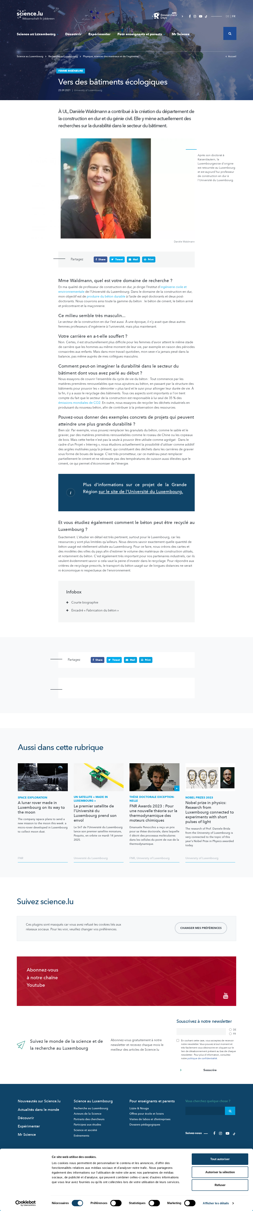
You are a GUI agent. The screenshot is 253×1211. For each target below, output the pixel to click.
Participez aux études (87, 1124)
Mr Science (181, 34)
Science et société (85, 1130)
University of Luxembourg (88, 90)
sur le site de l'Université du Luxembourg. (141, 492)
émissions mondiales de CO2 (79, 403)
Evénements (81, 1136)
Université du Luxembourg (91, 858)
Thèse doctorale (152, 799)
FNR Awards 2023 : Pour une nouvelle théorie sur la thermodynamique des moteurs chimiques (153, 813)
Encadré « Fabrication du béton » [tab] (95, 610)
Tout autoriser (220, 1159)
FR (233, 16)
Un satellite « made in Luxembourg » (91, 799)
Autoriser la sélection (220, 1172)
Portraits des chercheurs (89, 1119)
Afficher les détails (216, 1203)
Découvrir (73, 34)
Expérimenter (99, 34)
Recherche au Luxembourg (63, 56)
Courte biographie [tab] (84, 602)
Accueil (232, 56)
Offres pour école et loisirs (146, 1114)
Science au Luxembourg (36, 34)
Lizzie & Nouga (139, 1108)
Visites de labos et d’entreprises (149, 1119)
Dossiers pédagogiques (144, 1124)
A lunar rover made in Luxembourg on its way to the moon (41, 807)
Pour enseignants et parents (139, 34)
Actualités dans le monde (38, 1109)
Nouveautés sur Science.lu (39, 1101)
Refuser (220, 1185)
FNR (20, 858)
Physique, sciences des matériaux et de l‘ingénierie (110, 56)
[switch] (116, 1203)
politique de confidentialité (202, 1058)
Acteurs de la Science (87, 1114)
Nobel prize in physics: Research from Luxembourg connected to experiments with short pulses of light (209, 812)
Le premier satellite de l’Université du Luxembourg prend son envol (95, 813)
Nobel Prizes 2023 (199, 797)
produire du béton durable (106, 296)
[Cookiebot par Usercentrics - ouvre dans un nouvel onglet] (25, 1203)
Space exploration (32, 797)
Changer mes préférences (201, 928)
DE (227, 16)
